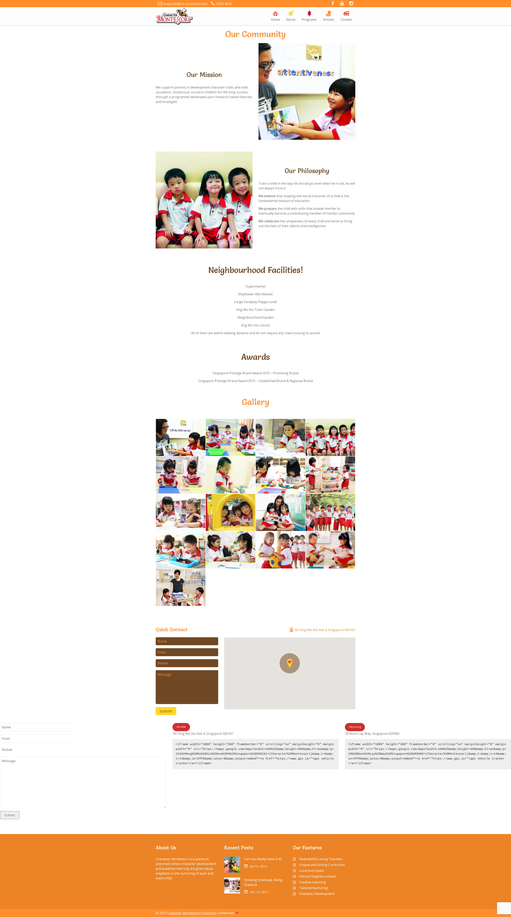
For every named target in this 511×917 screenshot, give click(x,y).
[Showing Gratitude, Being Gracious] (232, 885)
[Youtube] (342, 4)
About (290, 19)
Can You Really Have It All (263, 859)
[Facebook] (332, 4)
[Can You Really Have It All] (232, 865)
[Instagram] (351, 4)
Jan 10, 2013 (258, 866)
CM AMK (181, 727)
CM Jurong (355, 727)
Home (275, 19)
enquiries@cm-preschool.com (185, 4)
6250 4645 (224, 4)
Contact (346, 19)
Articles (328, 19)
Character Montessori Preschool (191, 913)
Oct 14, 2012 (259, 892)
